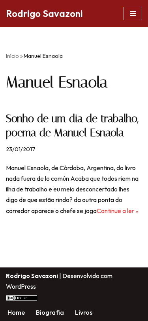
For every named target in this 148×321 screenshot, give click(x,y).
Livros (83, 312)
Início (12, 55)
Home (16, 312)
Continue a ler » (117, 211)
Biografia (50, 312)
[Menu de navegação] (133, 13)
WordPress (21, 286)
